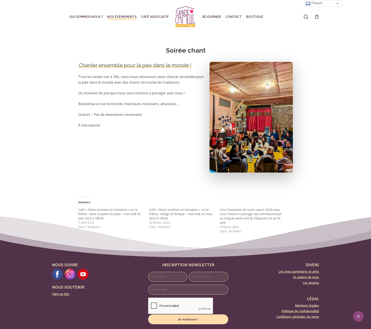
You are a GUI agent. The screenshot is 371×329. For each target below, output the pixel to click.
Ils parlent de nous (306, 277)
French (316, 3)
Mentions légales (307, 305)
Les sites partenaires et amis (298, 271)
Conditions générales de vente (297, 317)
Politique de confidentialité (300, 311)
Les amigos (311, 283)
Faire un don (60, 294)
